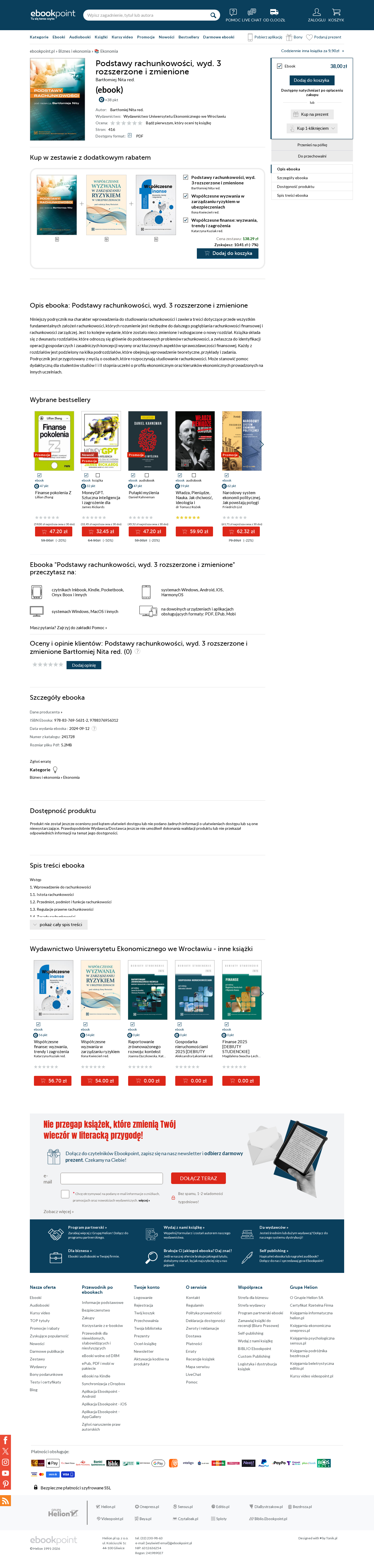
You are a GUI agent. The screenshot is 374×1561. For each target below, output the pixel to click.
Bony (298, 37)
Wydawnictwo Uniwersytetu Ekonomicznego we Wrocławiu (174, 116)
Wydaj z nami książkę (255, 1340)
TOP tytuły (40, 1320)
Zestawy (37, 1359)
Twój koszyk (144, 1312)
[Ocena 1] (112, 123)
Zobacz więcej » (59, 1211)
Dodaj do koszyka (311, 80)
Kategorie (39, 37)
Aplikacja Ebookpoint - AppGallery (101, 1414)
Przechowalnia (146, 1320)
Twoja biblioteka (148, 1328)
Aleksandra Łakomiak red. (194, 1056)
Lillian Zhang (44, 497)
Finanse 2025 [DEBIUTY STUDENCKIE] (235, 1046)
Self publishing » (274, 1250)
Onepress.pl (149, 1506)
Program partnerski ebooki (260, 1312)
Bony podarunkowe (46, 1374)
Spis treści (292, 195)
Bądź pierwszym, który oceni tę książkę (178, 122)
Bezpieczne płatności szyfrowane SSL (76, 1487)
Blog (34, 1389)
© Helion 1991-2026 (45, 1548)
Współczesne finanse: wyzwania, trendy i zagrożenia (224, 222)
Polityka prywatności (203, 1312)
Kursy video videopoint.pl (311, 1376)
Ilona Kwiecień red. (205, 212)
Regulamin (195, 1305)
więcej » (144, 1200)
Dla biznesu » (80, 1250)
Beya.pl (145, 1519)
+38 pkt (111, 99)
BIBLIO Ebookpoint (254, 1348)
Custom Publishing (254, 1356)
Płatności (194, 1343)
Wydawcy (38, 1366)
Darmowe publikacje (47, 1351)
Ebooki (59, 37)
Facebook (5, 1440)
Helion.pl (108, 1506)
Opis (288, 169)
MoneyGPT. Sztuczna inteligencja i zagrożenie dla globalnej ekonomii (101, 500)
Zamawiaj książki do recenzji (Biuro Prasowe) (258, 1323)
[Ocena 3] (123, 123)
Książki (101, 37)
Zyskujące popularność (49, 1336)
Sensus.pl (185, 1506)
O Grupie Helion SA (306, 1297)
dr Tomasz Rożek (188, 507)
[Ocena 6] (140, 123)
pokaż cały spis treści (61, 924)
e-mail (48, 1178)
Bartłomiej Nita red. (126, 109)
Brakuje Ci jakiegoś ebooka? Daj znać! (198, 1250)
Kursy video (122, 37)
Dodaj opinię (84, 665)
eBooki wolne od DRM (100, 1355)
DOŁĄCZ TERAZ (198, 1178)
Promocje (146, 37)
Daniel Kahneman (142, 497)
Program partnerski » (87, 1227)
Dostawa (193, 1336)
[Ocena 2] (118, 123)
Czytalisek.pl (188, 1519)
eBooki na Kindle (96, 1376)
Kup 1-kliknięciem (313, 128)
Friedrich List (232, 507)
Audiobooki (80, 37)
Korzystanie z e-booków (102, 1325)
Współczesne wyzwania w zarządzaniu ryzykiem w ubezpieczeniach (217, 201)
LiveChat (193, 1374)
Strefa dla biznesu (253, 1297)
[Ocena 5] (134, 123)
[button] (261, 444)
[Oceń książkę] (126, 122)
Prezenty (141, 1336)
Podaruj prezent (327, 37)
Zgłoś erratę (40, 761)
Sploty (221, 1519)
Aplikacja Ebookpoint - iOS (104, 1404)
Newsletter (144, 1351)
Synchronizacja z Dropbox (103, 1383)
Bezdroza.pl (302, 1506)
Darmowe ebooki (218, 37)
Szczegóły (292, 177)
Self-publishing (250, 1333)
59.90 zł (198, 531)
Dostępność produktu (295, 186)
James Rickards (93, 507)
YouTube (5, 1473)
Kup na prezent (314, 114)
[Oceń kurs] (48, 664)
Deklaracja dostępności (205, 1320)
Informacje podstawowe (102, 1302)
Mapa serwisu (197, 1366)
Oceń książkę (145, 1343)
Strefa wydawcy (251, 1305)
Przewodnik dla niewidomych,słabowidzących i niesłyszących (96, 1340)
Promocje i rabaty (44, 1328)
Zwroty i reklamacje (202, 1328)
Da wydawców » (274, 1227)
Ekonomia (71, 777)
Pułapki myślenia (144, 492)
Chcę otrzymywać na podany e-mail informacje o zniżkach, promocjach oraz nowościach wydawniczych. (116, 1196)
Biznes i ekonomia (45, 777)
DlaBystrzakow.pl (269, 1506)
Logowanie (143, 1297)
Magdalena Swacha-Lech (240, 1056)
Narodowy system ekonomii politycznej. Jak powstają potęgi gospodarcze (242, 500)
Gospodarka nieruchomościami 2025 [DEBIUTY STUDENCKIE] (191, 1049)
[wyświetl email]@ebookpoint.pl (169, 1543)
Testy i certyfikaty (45, 1382)
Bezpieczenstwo (96, 1310)
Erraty (191, 1351)
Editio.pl (222, 1506)
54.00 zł (104, 1081)
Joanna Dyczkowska (142, 1056)
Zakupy (88, 1317)
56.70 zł (57, 1081)
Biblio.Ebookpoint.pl (271, 1519)
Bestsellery (189, 37)
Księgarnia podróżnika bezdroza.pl (308, 1353)
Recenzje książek (200, 1359)
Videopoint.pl (112, 1519)
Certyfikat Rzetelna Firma (311, 1305)
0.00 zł (151, 1081)
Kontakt (193, 1297)
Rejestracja (143, 1305)
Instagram (5, 1462)
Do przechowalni (312, 156)
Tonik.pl (331, 1538)
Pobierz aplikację (268, 37)
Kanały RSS (5, 1500)
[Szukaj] (213, 15)
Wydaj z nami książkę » (184, 1227)
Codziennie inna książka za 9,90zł (310, 51)
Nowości (166, 37)
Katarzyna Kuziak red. (207, 231)
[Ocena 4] (129, 123)
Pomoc (98, 627)
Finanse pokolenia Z (53, 492)
